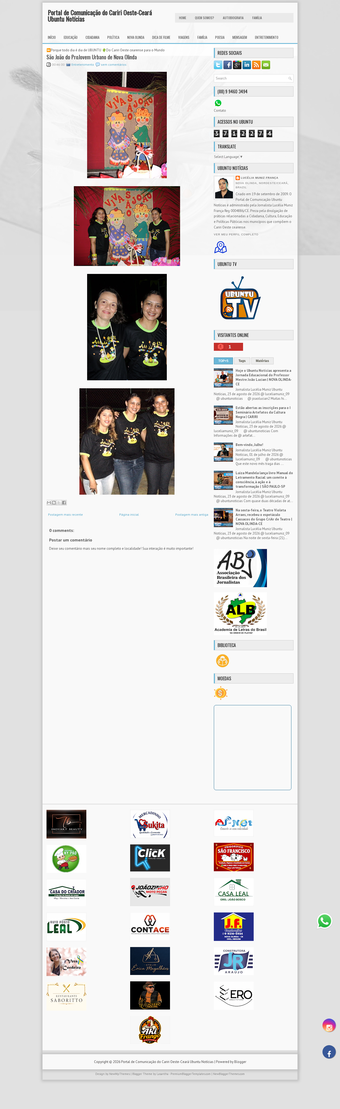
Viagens (183, 37)
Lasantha (162, 1074)
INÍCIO (52, 37)
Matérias (262, 361)
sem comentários (113, 64)
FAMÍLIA (257, 17)
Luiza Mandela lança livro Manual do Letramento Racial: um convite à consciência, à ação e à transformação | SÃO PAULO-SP (264, 480)
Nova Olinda (135, 37)
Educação (71, 37)
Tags (242, 361)
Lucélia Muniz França (259, 177)
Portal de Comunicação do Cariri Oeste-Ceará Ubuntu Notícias (100, 15)
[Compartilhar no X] (59, 502)
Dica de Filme (161, 37)
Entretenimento (266, 37)
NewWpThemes (119, 1074)
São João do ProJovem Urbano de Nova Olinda (91, 57)
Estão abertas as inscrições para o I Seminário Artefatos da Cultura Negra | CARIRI (263, 412)
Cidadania (92, 37)
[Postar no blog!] (54, 502)
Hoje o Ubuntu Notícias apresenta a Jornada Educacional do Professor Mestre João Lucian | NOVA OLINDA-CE (264, 377)
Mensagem (239, 37)
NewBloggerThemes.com (229, 1074)
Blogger (240, 1062)
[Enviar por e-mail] (49, 502)
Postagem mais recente (65, 514)
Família (202, 37)
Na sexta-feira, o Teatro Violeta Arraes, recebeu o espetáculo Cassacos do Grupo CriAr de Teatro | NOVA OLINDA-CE (264, 517)
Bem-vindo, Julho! (249, 445)
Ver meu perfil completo (236, 234)
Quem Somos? (204, 17)
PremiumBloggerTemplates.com (191, 1074)
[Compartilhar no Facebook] (64, 502)
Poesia (219, 37)
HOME (182, 17)
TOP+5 (223, 361)
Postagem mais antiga (191, 514)
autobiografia (233, 17)
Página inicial (129, 514)
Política (113, 37)
